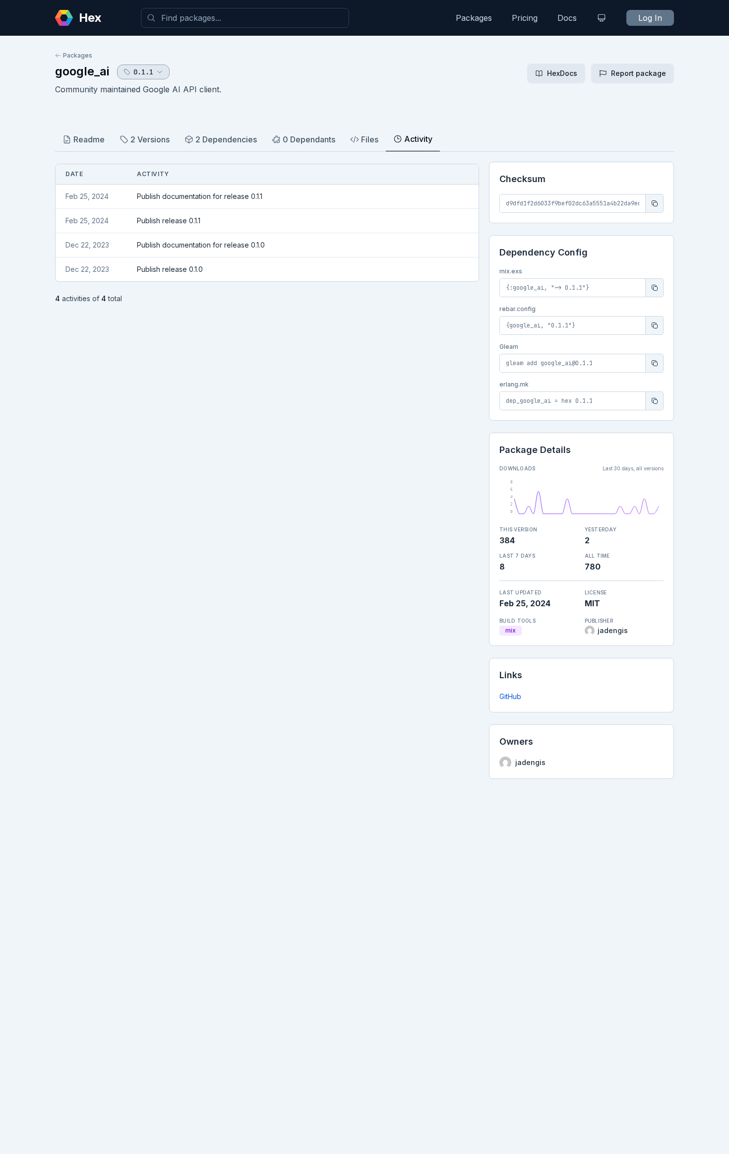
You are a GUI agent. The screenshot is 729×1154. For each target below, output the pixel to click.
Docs (567, 18)
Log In (650, 18)
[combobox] (245, 18)
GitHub (510, 696)
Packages (474, 18)
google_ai (82, 71)
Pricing (525, 18)
